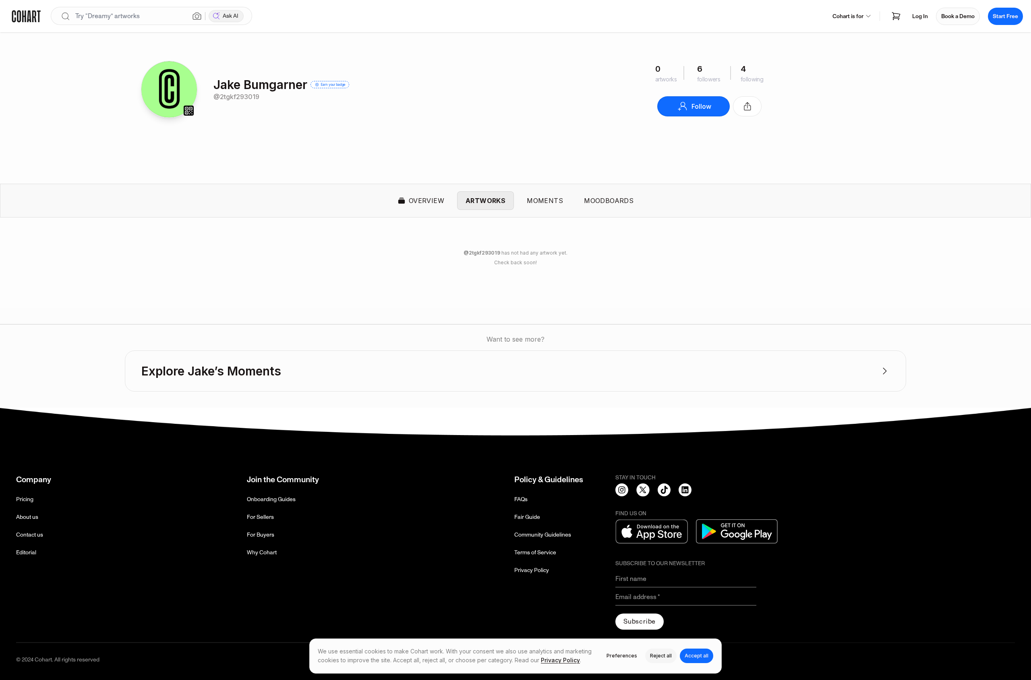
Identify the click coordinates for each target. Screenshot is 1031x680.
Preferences (622, 656)
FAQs (521, 499)
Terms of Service (535, 552)
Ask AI (230, 16)
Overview (426, 201)
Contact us (29, 535)
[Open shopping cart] (896, 16)
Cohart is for (847, 16)
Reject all (661, 656)
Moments (545, 201)
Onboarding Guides (271, 499)
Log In (920, 16)
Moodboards (609, 201)
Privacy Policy (531, 570)
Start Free (1005, 16)
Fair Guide (527, 517)
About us (27, 517)
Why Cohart (262, 552)
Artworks (485, 201)
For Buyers (260, 535)
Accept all (696, 656)
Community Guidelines (542, 535)
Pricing (24, 499)
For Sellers (260, 517)
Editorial (26, 552)
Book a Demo (958, 16)
